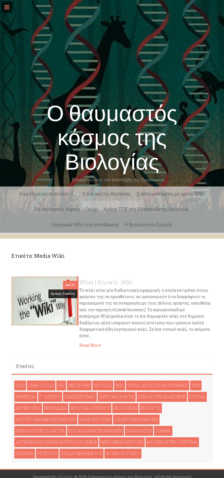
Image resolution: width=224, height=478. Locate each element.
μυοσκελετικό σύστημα (172, 442)
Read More (90, 345)
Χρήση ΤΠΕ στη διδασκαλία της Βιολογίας (146, 209)
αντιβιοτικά (28, 408)
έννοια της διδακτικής (162, 396)
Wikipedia (26, 396)
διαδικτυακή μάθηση (136, 419)
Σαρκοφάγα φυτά (116, 396)
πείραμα (25, 453)
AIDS (20, 385)
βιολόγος (150, 408)
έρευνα (197, 396)
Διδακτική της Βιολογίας (106, 194)
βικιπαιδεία (55, 408)
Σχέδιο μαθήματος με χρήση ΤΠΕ (170, 194)
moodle (103, 385)
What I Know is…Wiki (105, 282)
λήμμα (163, 430)
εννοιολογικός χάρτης (40, 430)
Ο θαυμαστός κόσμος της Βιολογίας (112, 137)
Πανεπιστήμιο (79, 396)
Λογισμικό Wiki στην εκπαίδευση (85, 225)
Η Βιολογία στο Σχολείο (148, 225)
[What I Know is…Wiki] (44, 300)
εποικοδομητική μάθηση (96, 430)
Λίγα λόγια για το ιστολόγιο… (47, 194)
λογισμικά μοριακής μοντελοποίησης (56, 442)
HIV (61, 385)
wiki (196, 385)
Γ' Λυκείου (50, 396)
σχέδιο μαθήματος (81, 453)
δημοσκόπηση (95, 419)
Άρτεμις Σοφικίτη (63, 294)
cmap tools (41, 385)
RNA (120, 385)
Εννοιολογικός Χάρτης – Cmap (66, 209)
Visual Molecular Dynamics (157, 385)
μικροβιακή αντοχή (122, 442)
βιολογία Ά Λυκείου (90, 408)
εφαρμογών (139, 430)
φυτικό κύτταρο (123, 453)
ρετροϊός (47, 453)
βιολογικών (125, 408)
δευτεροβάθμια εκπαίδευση (46, 419)
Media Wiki (79, 385)
